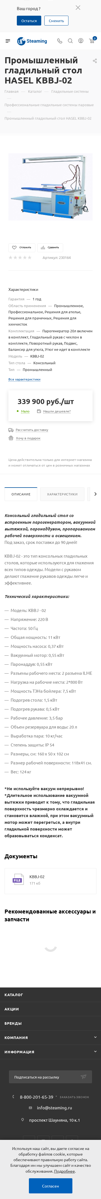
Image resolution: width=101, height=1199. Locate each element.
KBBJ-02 (37, 876)
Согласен (50, 1185)
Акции (11, 1008)
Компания (16, 1037)
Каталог (13, 994)
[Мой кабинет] (80, 41)
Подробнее (64, 1171)
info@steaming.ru (54, 1107)
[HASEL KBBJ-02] (50, 186)
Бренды (13, 1023)
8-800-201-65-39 (36, 1096)
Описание (21, 494)
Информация (19, 1051)
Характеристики (62, 494)
